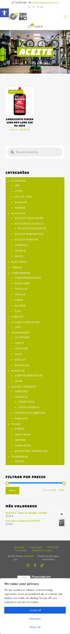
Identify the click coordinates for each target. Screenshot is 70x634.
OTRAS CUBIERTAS (28, 407)
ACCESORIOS (18, 180)
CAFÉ (17, 327)
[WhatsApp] (29, 6)
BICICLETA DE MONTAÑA (29, 218)
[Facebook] (33, 6)
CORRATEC (17, 316)
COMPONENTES (20, 273)
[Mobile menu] (65, 16)
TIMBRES (20, 207)
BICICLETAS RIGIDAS (26, 239)
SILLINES (20, 305)
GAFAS (18, 354)
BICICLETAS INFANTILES (29, 234)
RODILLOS (21, 202)
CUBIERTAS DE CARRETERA (30, 413)
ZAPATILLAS (22, 365)
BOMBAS (19, 428)
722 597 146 (21, 2)
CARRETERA (21, 245)
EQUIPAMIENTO (20, 332)
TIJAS (18, 311)
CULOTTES (21, 348)
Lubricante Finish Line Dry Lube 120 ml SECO (19, 122)
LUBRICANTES (23, 445)
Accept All (35, 610)
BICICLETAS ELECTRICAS (29, 223)
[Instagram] (38, 6)
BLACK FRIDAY (19, 261)
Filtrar (12, 490)
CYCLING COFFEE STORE (25, 322)
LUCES (18, 191)
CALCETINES (22, 337)
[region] (35, 606)
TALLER (15, 424)
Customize (35, 618)
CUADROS (20, 250)
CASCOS (19, 343)
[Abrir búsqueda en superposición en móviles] (35, 152)
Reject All (35, 627)
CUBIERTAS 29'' (26, 401)
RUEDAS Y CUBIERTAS (23, 386)
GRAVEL (19, 256)
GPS (17, 185)
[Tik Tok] (42, 6)
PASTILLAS (21, 289)
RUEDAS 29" (21, 418)
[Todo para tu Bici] (17, 16)
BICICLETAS (18, 213)
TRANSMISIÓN (19, 456)
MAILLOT (20, 359)
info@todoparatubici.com (45, 2)
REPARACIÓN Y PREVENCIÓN (31, 451)
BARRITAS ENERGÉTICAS (28, 375)
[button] (4, 12)
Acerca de (19, 547)
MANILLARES (22, 283)
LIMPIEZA (20, 440)
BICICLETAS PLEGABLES (32, 228)
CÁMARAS (16, 267)
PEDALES (20, 294)
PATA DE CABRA (23, 196)
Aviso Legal (36, 547)
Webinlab (29, 556)
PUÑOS (19, 300)
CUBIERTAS (21, 397)
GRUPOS (19, 461)
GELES (18, 381)
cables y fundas (23, 434)
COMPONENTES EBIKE (28, 277)
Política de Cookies (42, 550)
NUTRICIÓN (18, 370)
